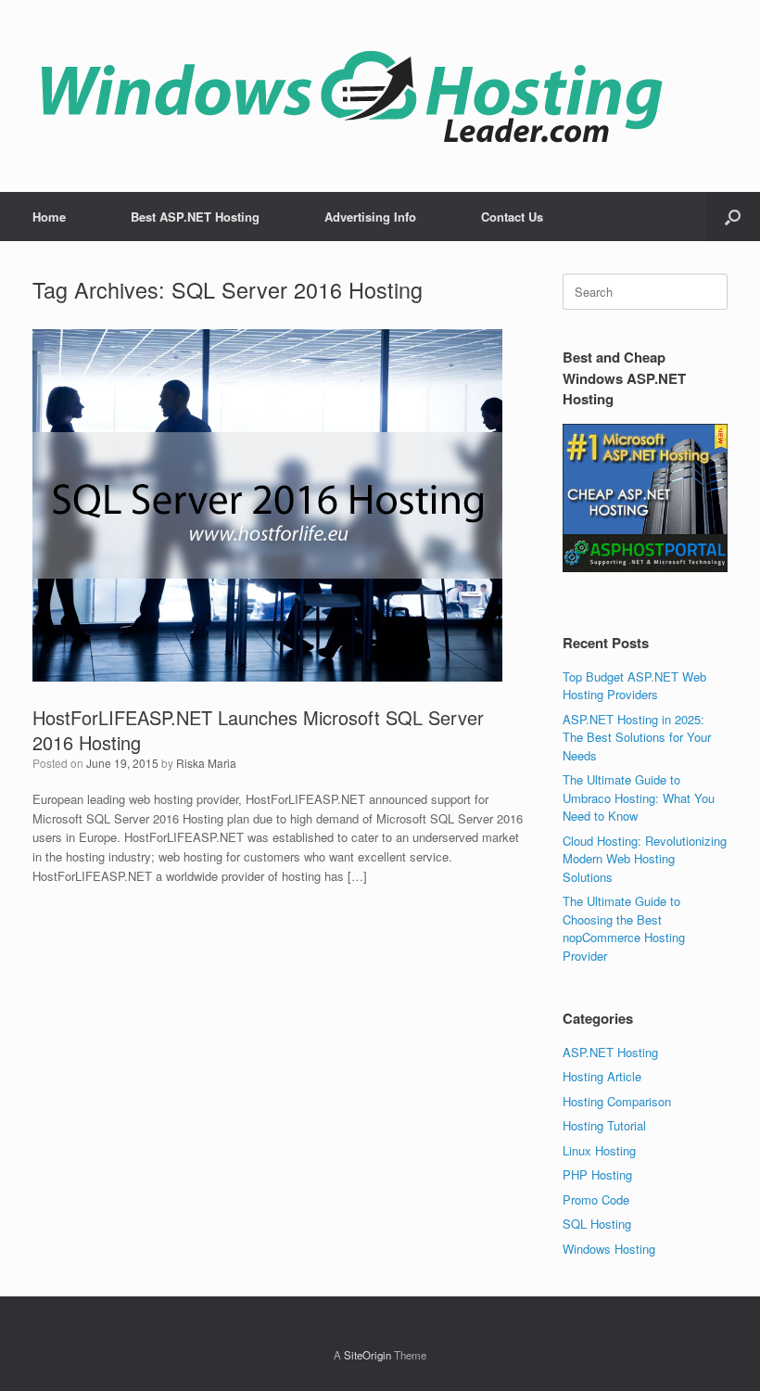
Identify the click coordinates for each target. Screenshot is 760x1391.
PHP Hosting (597, 1174)
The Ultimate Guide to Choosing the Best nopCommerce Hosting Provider (624, 928)
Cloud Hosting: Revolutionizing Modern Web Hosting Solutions (645, 859)
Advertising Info (370, 216)
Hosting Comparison (617, 1101)
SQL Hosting (597, 1223)
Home (49, 216)
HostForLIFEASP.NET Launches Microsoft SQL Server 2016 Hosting (258, 730)
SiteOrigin (367, 1354)
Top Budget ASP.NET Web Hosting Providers (634, 686)
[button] (732, 216)
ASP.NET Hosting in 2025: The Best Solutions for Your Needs (637, 737)
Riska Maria (206, 763)
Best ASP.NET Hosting (195, 216)
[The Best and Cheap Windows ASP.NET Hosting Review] (351, 96)
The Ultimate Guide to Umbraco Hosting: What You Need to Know (639, 797)
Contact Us (512, 216)
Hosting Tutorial (604, 1125)
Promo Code (596, 1199)
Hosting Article (602, 1076)
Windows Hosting (609, 1248)
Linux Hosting (599, 1150)
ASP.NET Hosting (610, 1052)
